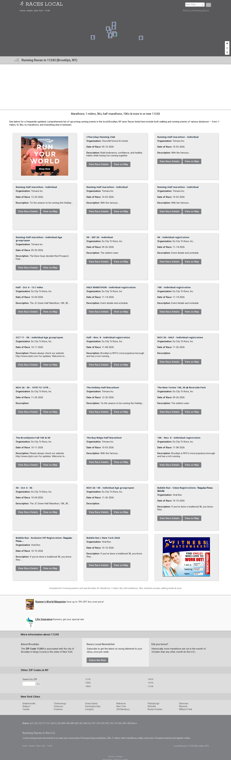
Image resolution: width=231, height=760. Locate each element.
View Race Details (136, 165)
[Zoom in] (227, 43)
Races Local (44, 4)
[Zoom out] (227, 48)
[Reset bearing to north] (227, 52)
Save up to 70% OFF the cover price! (85, 746)
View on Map (158, 165)
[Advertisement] (115, 87)
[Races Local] (22, 4)
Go (208, 4)
